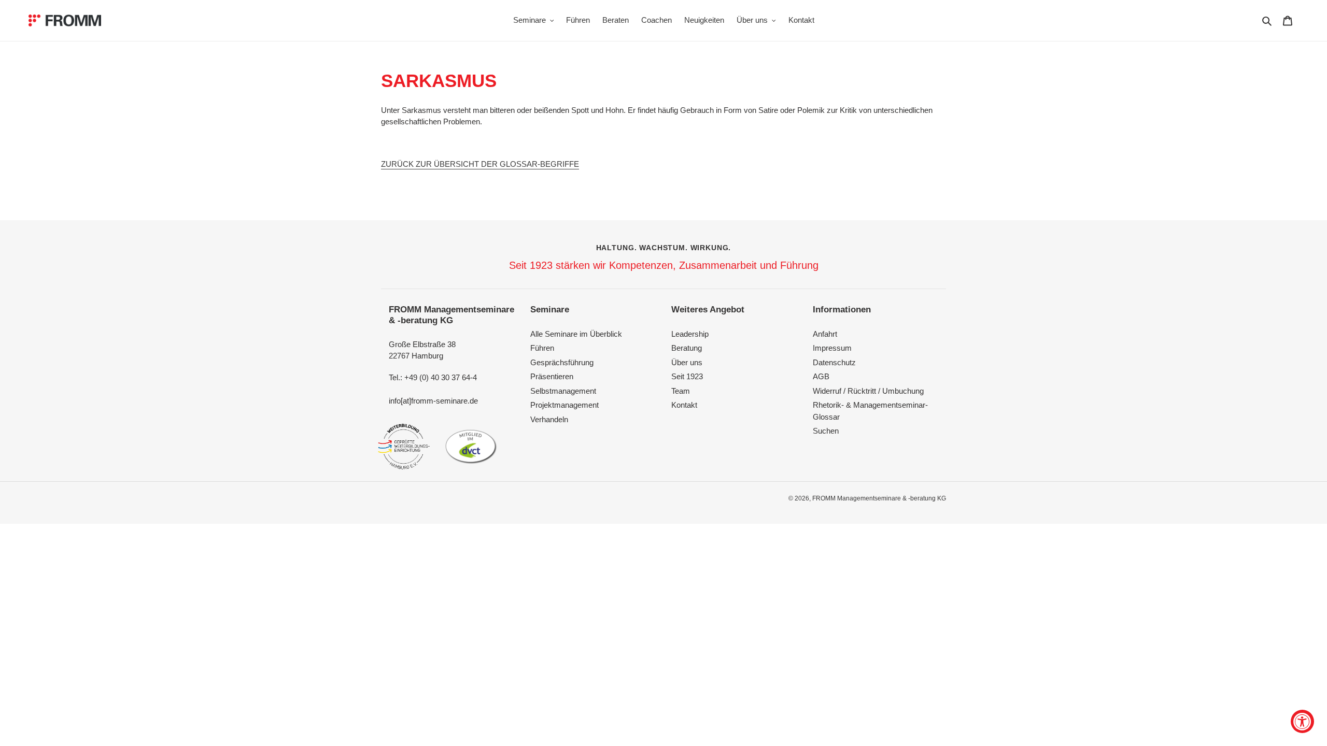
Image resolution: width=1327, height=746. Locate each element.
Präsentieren (551, 376)
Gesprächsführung (562, 362)
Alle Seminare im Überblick (576, 333)
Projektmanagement (564, 404)
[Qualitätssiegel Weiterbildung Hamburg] (404, 446)
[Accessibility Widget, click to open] (1302, 721)
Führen (542, 347)
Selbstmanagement (563, 390)
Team (680, 390)
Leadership (690, 333)
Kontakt (684, 404)
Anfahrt (825, 333)
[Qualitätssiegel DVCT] (471, 446)
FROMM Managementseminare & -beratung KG (879, 498)
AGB (821, 376)
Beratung (686, 347)
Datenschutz (834, 362)
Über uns (686, 362)
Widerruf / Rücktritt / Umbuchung (868, 390)
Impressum (832, 347)
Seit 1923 (687, 376)
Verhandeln (549, 419)
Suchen (826, 430)
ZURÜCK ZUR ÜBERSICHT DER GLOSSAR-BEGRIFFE (480, 164)
